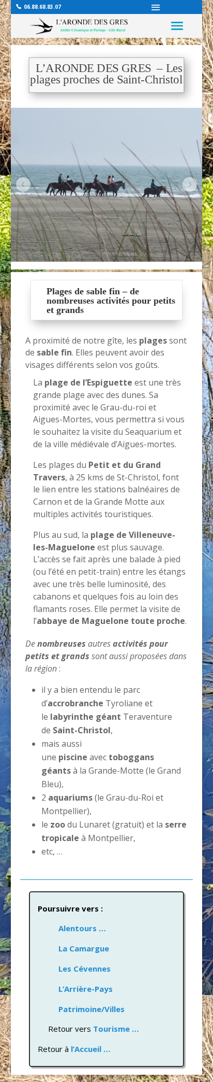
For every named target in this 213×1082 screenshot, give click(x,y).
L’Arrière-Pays (85, 989)
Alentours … (72, 928)
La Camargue (83, 948)
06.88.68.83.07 (42, 6)
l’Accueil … (91, 1049)
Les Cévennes (84, 968)
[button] (23, 184)
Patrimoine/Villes (91, 1009)
